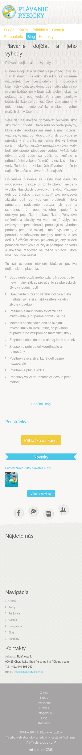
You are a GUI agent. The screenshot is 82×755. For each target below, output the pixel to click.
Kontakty (46, 36)
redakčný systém (49, 737)
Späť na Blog (41, 403)
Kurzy (23, 29)
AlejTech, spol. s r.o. (39, 742)
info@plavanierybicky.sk (29, 671)
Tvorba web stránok (19, 737)
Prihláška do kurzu (41, 440)
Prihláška (40, 29)
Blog (31, 36)
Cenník (58, 29)
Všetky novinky (41, 493)
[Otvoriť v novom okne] (41, 748)
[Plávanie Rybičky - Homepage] (25, 11)
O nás (9, 29)
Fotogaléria (13, 36)
